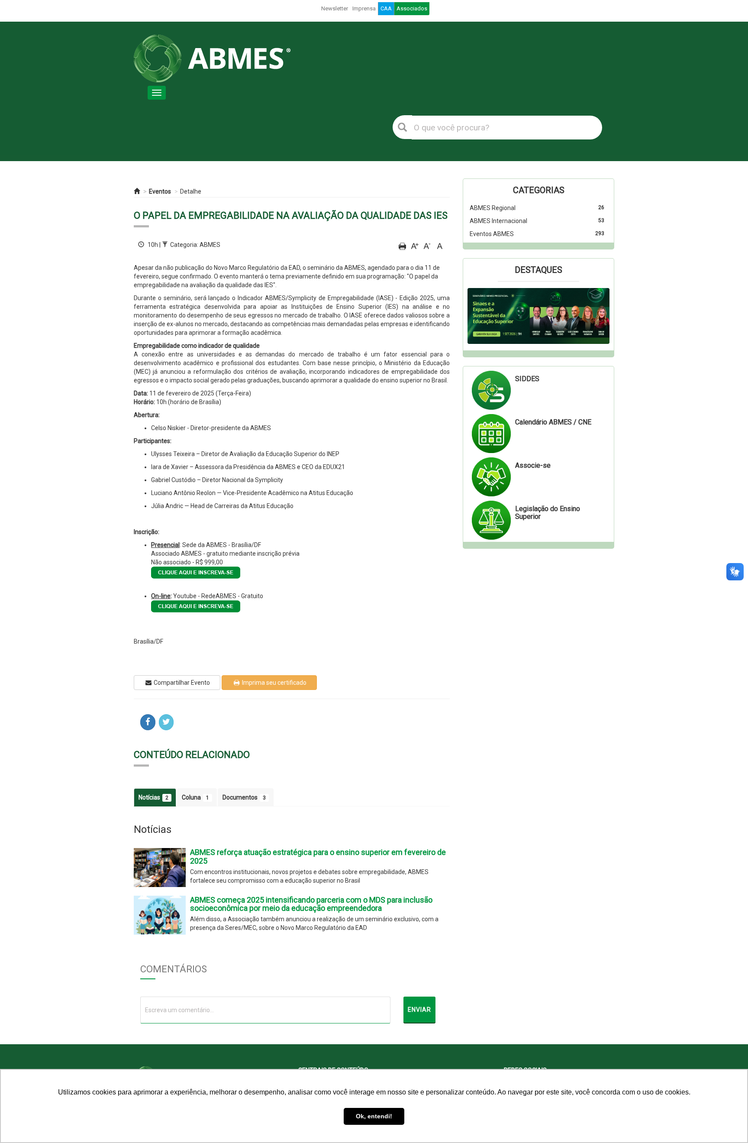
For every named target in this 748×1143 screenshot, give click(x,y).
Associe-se (533, 465)
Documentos (244, 797)
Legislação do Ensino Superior (547, 513)
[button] (478, 316)
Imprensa (364, 8)
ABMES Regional (493, 207)
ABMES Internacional (498, 220)
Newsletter (334, 8)
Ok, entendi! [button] (374, 1116)
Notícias (153, 797)
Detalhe (190, 191)
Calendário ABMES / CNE (553, 422)
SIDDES (527, 379)
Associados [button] (412, 8)
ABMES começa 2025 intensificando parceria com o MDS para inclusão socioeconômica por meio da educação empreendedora (311, 904)
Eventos (160, 191)
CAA (386, 8)
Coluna (195, 797)
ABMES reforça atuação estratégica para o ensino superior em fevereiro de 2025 (318, 856)
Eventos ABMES (492, 233)
